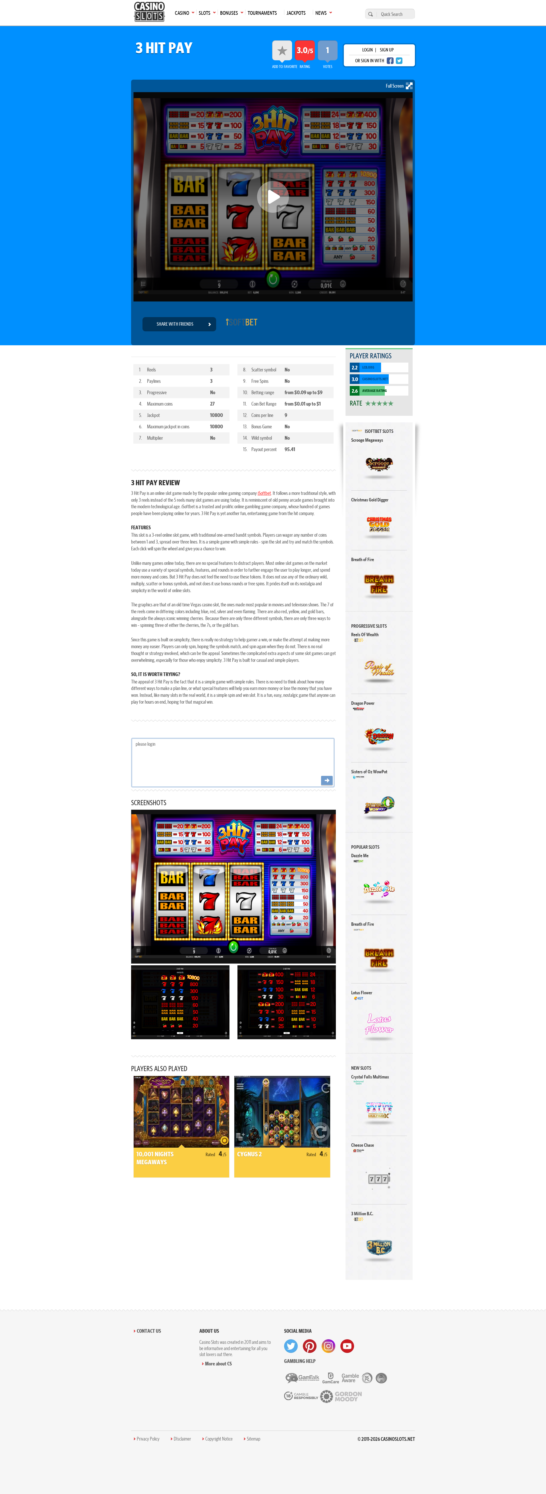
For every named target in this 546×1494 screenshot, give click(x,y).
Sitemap (253, 1439)
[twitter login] (399, 60)
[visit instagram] (328, 1346)
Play (379, 465)
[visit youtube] (347, 1346)
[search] (369, 14)
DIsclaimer (182, 1439)
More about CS (218, 1364)
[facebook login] (390, 60)
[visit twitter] (291, 1346)
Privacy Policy (148, 1439)
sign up (387, 50)
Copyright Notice (219, 1439)
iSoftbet (264, 493)
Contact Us (149, 1331)
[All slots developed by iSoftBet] (241, 324)
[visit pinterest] (310, 1346)
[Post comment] (327, 781)
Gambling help (300, 1361)
